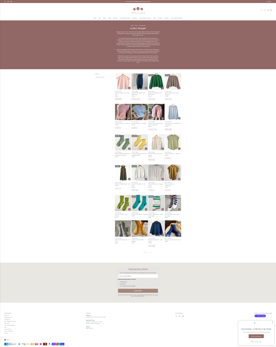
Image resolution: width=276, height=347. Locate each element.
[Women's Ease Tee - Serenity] (140, 112)
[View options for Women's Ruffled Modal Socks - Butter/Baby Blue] (146, 149)
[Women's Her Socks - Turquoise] (140, 203)
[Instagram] (8, 1)
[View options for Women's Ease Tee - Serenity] (146, 118)
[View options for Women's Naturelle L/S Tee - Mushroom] (179, 88)
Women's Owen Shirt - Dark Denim (155, 240)
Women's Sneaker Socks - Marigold (138, 240)
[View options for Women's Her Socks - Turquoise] (146, 209)
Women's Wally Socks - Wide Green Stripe (155, 215)
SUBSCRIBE (138, 291)
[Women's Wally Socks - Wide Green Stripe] (156, 203)
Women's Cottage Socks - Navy (173, 240)
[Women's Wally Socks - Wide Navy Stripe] (173, 203)
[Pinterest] (11, 1)
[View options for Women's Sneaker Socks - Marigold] (146, 235)
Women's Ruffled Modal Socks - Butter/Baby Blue (140, 154)
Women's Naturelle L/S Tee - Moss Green (155, 93)
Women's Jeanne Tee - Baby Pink (122, 93)
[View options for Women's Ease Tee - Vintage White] (163, 179)
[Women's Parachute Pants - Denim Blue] (140, 82)
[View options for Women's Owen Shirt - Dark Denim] (163, 235)
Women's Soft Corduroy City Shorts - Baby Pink (155, 124)
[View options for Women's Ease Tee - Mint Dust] (179, 149)
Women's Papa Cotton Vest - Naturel (155, 154)
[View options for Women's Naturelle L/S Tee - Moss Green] (163, 88)
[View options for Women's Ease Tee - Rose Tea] (129, 118)
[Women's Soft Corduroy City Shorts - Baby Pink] (156, 112)
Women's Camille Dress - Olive (123, 184)
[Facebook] (4, 1)
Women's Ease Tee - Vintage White (155, 184)
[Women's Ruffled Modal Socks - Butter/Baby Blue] (140, 142)
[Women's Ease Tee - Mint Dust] (173, 142)
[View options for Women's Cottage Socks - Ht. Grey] (129, 235)
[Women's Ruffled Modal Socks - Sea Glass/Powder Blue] (123, 142)
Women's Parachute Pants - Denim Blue (139, 93)
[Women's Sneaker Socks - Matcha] (123, 203)
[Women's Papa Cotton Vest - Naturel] (156, 142)
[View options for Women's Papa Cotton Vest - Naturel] (163, 149)
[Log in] (261, 10)
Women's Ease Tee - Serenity (139, 123)
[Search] (264, 10)
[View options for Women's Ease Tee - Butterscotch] (179, 179)
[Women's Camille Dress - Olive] (123, 173)
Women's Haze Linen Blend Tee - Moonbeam (172, 124)
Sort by (97, 74)
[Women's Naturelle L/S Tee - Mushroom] (173, 82)
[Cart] (271, 10)
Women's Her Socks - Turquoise (140, 214)
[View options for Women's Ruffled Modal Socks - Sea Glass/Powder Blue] (129, 149)
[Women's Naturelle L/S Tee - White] (140, 173)
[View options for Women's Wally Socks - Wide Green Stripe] (163, 209)
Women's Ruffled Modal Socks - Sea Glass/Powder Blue (123, 154)
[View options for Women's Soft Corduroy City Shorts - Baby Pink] (163, 118)
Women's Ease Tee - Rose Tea (122, 123)
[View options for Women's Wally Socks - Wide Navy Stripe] (179, 209)
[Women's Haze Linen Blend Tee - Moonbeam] (173, 112)
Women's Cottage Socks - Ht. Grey (122, 240)
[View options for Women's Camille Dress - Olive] (129, 179)
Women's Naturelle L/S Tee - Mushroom (172, 93)
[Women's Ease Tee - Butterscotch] (173, 173)
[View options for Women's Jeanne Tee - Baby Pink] (129, 88)
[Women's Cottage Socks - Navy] (173, 228)
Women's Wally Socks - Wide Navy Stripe (172, 215)
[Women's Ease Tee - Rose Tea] (123, 112)
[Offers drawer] (267, 10)
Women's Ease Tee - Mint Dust (172, 153)
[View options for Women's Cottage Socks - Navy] (179, 235)
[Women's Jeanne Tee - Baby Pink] (123, 82)
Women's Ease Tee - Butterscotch (170, 184)
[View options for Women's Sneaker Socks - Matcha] (129, 209)
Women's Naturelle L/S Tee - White (139, 184)
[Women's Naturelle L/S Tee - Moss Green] (156, 82)
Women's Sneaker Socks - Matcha (121, 215)
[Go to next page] (151, 252)
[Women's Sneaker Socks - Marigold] (140, 228)
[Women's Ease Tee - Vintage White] (156, 173)
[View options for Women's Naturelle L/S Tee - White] (146, 179)
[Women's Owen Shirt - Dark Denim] (156, 228)
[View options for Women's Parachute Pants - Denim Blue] (146, 88)
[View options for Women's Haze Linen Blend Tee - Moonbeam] (179, 118)
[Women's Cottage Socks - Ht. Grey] (123, 228)
